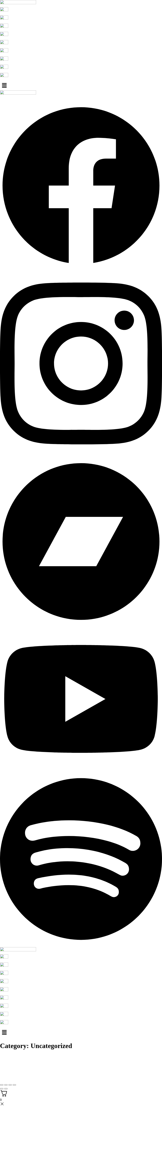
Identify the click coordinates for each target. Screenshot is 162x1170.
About (12, 99)
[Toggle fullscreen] (6, 1085)
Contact (79, 99)
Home (4, 99)
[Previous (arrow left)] (1, 1088)
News (20, 99)
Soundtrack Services (58, 99)
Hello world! (13, 1057)
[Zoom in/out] (1, 1085)
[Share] (10, 1085)
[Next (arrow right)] (6, 1088)
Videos (40, 99)
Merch (31, 99)
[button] (81, 85)
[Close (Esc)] (14, 1085)
